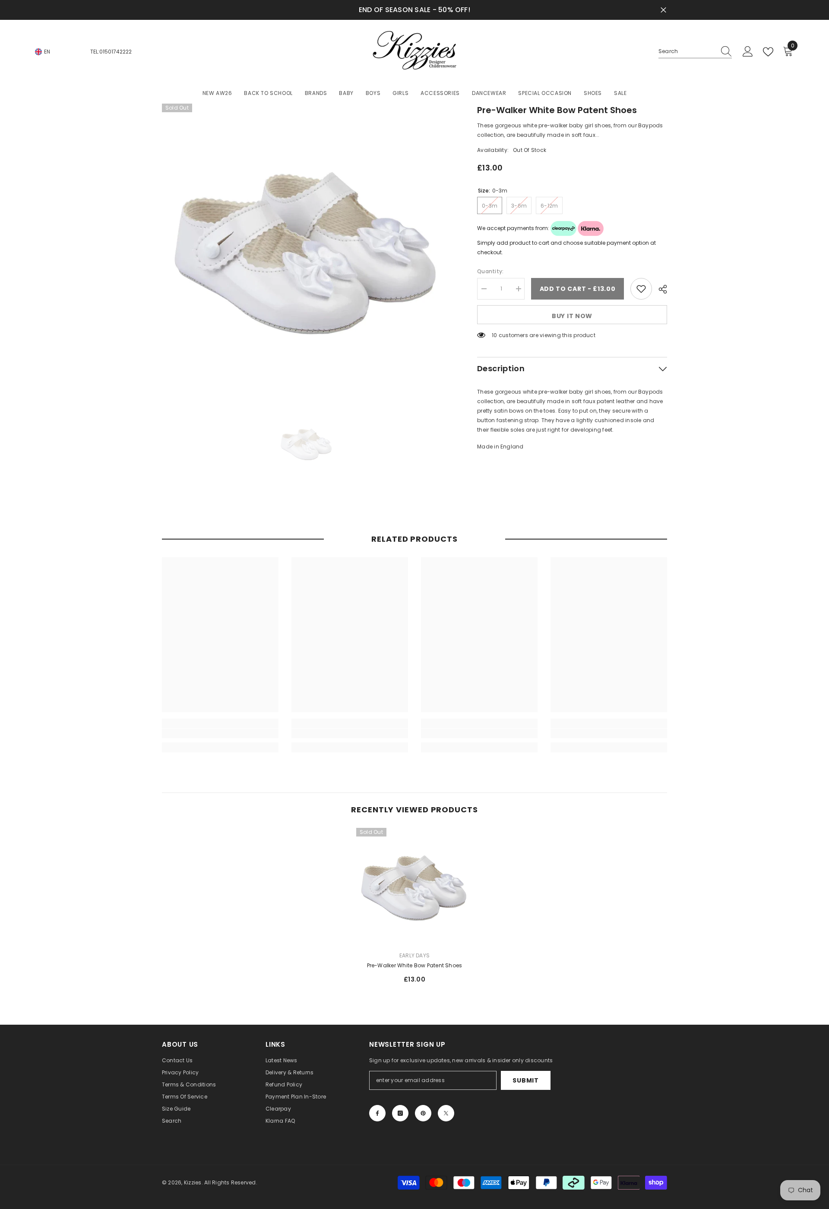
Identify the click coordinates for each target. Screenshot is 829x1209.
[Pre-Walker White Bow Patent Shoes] (414, 886)
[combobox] (686, 51)
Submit (525, 1080)
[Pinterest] (423, 1113)
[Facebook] (377, 1113)
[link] (220, 733)
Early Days (414, 955)
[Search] (695, 51)
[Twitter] (446, 1113)
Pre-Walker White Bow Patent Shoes (414, 965)
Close (663, 10)
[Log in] (748, 52)
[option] (307, 248)
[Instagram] (400, 1113)
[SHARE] (659, 289)
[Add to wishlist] (641, 289)
